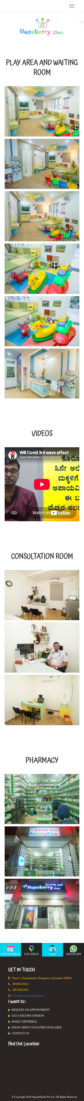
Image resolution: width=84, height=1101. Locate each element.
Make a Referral (24, 1021)
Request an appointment (30, 1010)
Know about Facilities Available (37, 1027)
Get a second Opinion (28, 1015)
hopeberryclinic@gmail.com (28, 995)
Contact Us (20, 1033)
